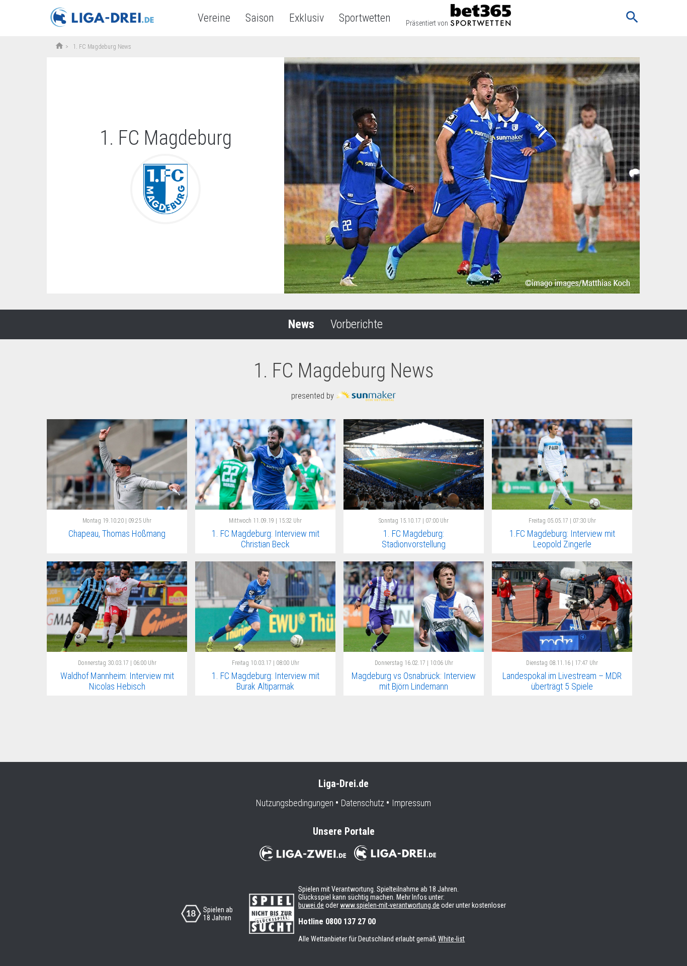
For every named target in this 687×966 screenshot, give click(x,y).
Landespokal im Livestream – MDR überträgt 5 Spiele (562, 681)
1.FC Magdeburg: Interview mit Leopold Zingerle (562, 538)
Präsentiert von (427, 23)
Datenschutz (362, 803)
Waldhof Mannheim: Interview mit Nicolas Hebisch (117, 681)
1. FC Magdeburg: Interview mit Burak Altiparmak (265, 681)
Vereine (214, 18)
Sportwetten (365, 18)
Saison (259, 18)
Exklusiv (306, 18)
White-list (451, 939)
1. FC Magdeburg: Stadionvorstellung (414, 538)
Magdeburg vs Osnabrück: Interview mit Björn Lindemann (414, 681)
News (301, 324)
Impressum (411, 803)
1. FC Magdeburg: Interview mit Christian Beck (265, 538)
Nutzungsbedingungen (294, 803)
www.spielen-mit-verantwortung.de (390, 905)
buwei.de (311, 905)
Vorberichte (356, 324)
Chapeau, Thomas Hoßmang (116, 533)
